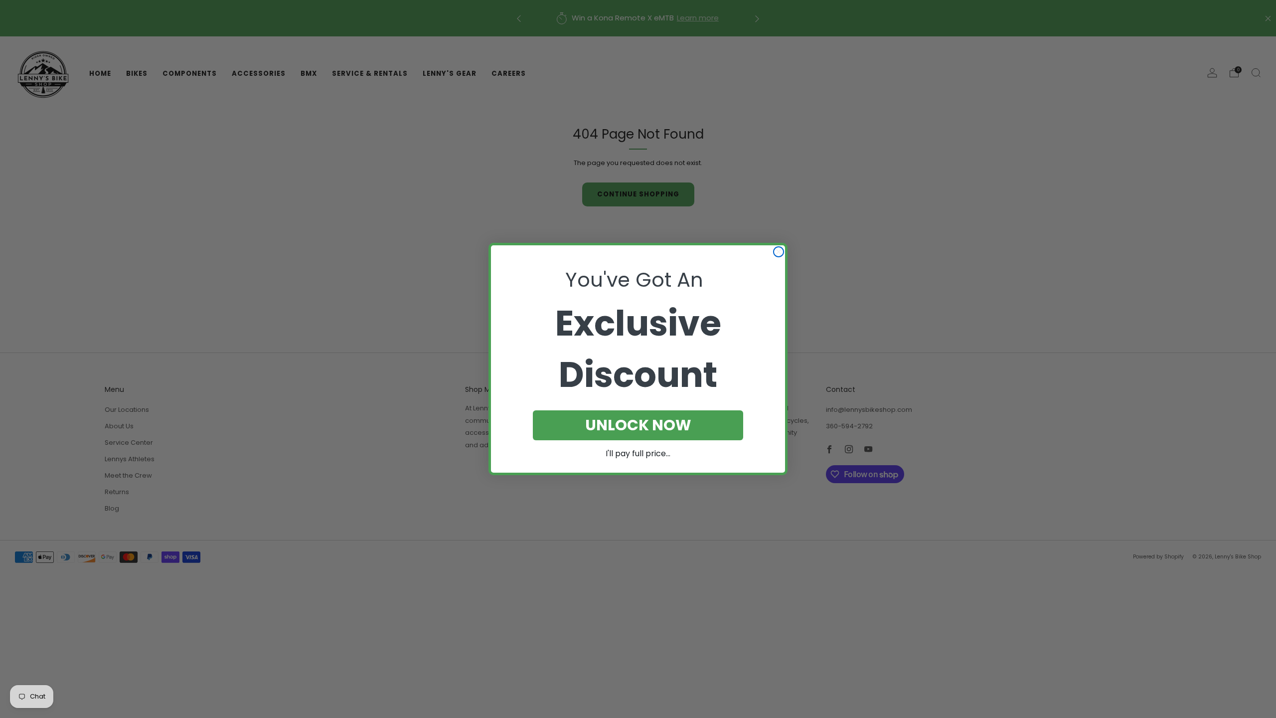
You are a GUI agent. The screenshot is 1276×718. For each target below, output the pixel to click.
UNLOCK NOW (638, 425)
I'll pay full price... (638, 453)
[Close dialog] (779, 252)
